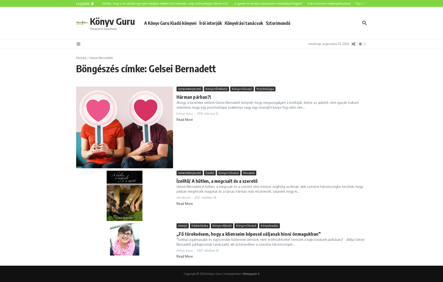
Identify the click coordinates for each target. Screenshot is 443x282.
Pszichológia (265, 89)
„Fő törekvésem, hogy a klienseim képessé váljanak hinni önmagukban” (249, 234)
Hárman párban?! (194, 97)
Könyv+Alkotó (222, 225)
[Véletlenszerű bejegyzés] (353, 44)
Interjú (182, 225)
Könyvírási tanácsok (244, 23)
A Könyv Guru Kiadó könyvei (170, 23)
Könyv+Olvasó (242, 89)
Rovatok (249, 173)
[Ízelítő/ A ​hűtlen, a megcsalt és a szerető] (124, 196)
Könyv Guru (112, 21)
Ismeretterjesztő (189, 89)
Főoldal (81, 58)
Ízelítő (210, 173)
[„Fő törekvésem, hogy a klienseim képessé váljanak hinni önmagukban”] (124, 239)
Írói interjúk (210, 23)
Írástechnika (200, 225)
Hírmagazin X (250, 274)
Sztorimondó (278, 23)
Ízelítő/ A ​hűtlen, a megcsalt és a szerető (217, 181)
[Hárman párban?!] (124, 127)
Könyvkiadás (269, 225)
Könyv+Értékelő (216, 89)
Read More (185, 120)
